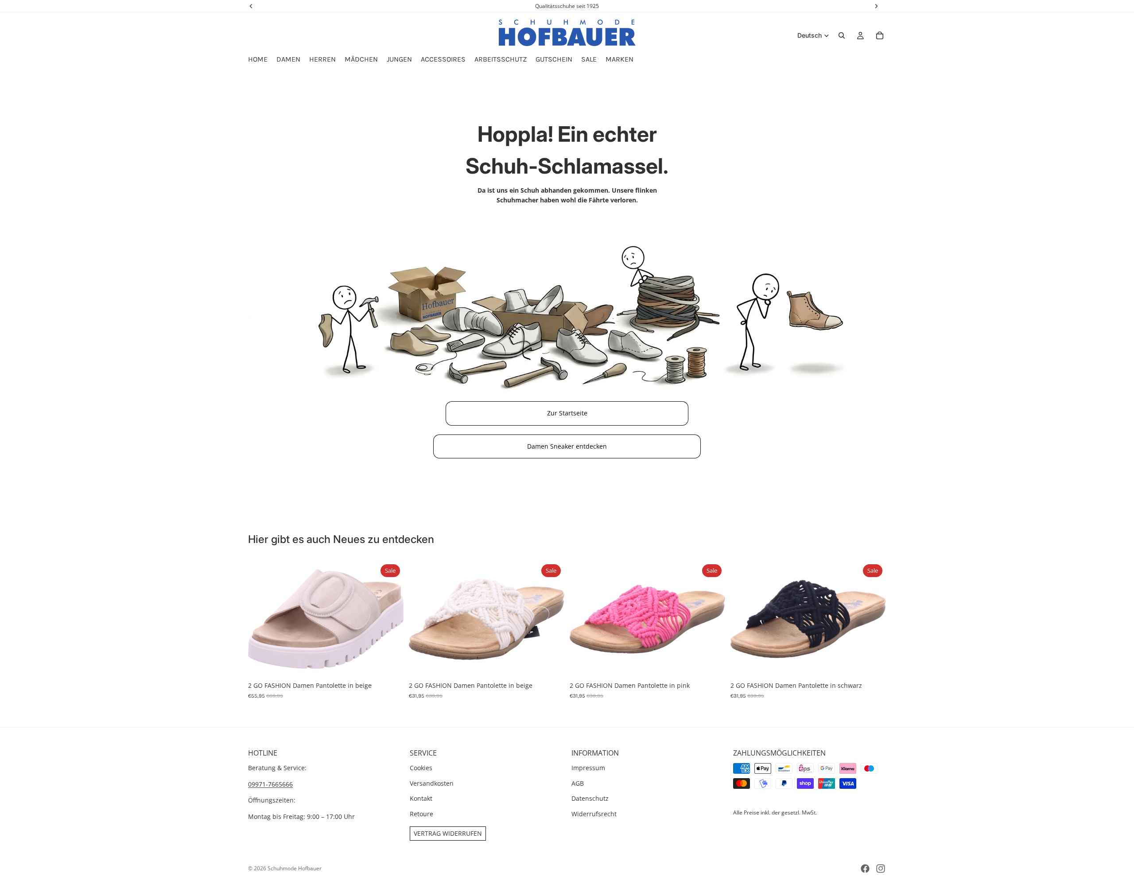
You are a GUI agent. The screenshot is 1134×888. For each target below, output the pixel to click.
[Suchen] (841, 35)
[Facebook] (865, 868)
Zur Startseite (567, 413)
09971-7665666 (270, 784)
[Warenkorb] (879, 35)
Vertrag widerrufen (448, 833)
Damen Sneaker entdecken (567, 446)
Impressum (588, 768)
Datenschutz (590, 798)
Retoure (421, 814)
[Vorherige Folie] (261, 619)
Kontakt (421, 798)
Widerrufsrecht (594, 814)
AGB (577, 783)
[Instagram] (880, 868)
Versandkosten (432, 783)
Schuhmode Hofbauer (295, 868)
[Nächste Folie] (390, 619)
